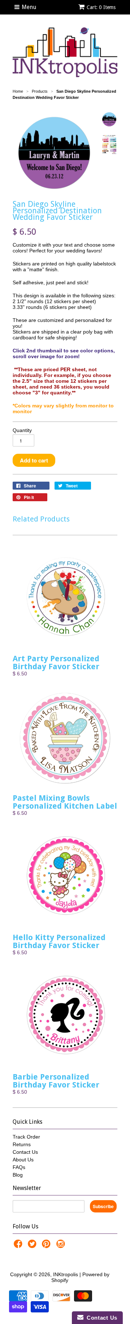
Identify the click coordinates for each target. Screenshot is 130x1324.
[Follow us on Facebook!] (19, 1246)
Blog (18, 1175)
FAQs (19, 1167)
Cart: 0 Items (101, 7)
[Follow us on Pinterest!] (47, 1246)
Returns (22, 1144)
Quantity (22, 430)
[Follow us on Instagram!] (61, 1246)
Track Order (26, 1137)
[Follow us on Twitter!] (33, 1246)
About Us (23, 1159)
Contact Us (25, 1152)
